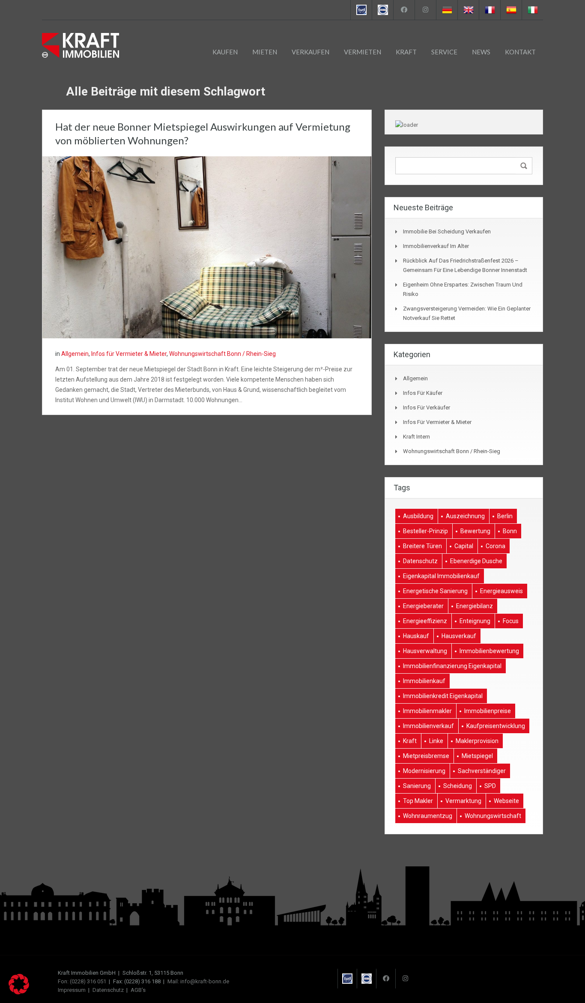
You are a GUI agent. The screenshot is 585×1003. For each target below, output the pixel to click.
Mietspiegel (477, 755)
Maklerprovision (477, 740)
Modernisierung (424, 770)
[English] (468, 10)
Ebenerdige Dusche (476, 561)
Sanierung (417, 785)
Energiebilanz (474, 606)
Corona (495, 546)
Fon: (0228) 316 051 (82, 981)
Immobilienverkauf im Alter (436, 246)
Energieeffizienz (425, 621)
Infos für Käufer (422, 393)
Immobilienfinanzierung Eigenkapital (452, 666)
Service (444, 52)
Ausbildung (418, 516)
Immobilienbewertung (489, 651)
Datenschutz (420, 561)
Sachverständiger (482, 770)
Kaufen (225, 52)
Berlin (505, 516)
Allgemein (75, 353)
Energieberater (423, 606)
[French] (489, 10)
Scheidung (457, 785)
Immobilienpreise (487, 710)
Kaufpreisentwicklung (495, 725)
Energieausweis (501, 591)
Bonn (510, 531)
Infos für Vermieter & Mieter (129, 353)
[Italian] (532, 10)
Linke (436, 740)
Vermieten (362, 52)
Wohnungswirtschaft (493, 815)
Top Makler (418, 800)
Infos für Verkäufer (426, 407)
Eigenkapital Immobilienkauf (441, 576)
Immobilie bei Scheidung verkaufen (447, 231)
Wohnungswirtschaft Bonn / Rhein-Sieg (222, 353)
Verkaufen (310, 52)
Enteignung (475, 621)
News (481, 52)
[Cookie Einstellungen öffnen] (19, 992)
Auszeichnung (465, 516)
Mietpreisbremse (426, 755)
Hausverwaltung (425, 651)
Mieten (264, 52)
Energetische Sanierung (435, 591)
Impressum (72, 990)
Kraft (406, 52)
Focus (511, 621)
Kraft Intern (416, 436)
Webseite (506, 800)
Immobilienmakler (427, 710)
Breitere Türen (422, 546)
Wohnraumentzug (427, 815)
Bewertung (475, 531)
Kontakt (520, 52)
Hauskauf (416, 636)
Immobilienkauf (424, 681)
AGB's (138, 990)
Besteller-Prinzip (425, 531)
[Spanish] (511, 10)
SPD (490, 785)
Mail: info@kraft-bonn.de (198, 981)
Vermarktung (463, 800)
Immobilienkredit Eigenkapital (443, 696)
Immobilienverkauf (428, 725)
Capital (463, 546)
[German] (446, 10)
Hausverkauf (459, 636)
